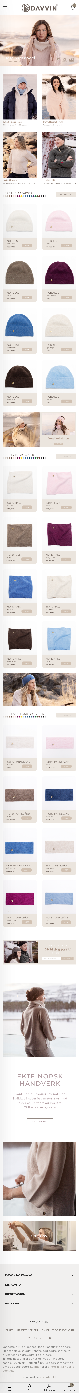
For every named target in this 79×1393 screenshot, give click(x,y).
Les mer (35, 1366)
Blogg (48, 1338)
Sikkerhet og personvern (58, 1330)
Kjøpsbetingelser (27, 1330)
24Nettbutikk (48, 1377)
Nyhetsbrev (34, 1338)
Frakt (9, 1330)
